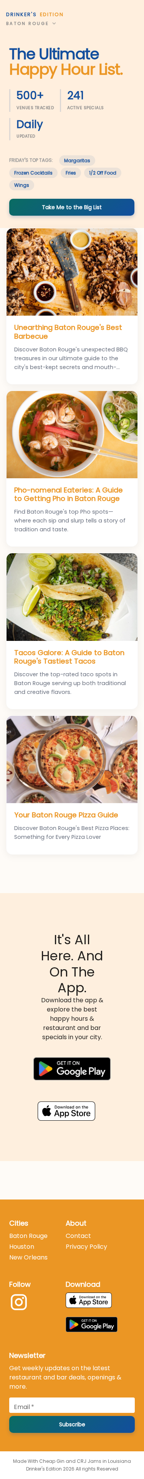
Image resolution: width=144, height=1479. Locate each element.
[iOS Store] (72, 1109)
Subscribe (72, 1424)
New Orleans (28, 1257)
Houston (21, 1246)
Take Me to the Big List (72, 207)
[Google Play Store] (72, 1070)
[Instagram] (18, 1303)
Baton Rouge (28, 1235)
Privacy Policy (86, 1246)
